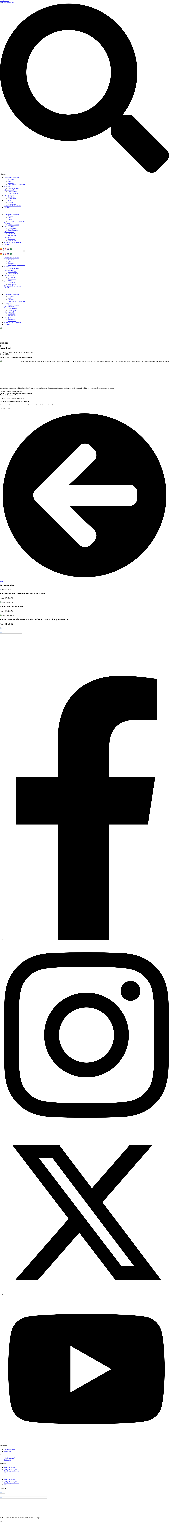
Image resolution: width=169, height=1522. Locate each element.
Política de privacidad (10, 1469)
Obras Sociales (12, 191)
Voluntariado (12, 204)
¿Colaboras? (8, 200)
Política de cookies (9, 1467)
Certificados (11, 197)
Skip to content (4, 1)
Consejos (10, 183)
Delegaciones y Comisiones (16, 184)
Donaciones (11, 202)
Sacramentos (12, 199)
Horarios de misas (13, 188)
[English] (8, 248)
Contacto (6, 207)
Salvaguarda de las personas (12, 206)
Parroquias (7, 186)
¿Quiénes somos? (9, 1449)
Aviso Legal (7, 1451)
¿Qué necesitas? (9, 195)
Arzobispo (11, 179)
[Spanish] (1, 248)
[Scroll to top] (1, 1521)
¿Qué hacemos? (9, 190)
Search (3, 174)
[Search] (24, 251)
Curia (9, 181)
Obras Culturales (13, 193)
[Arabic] (11, 248)
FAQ (5, 1473)
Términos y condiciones (11, 1471)
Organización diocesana (11, 177)
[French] (5, 248)
